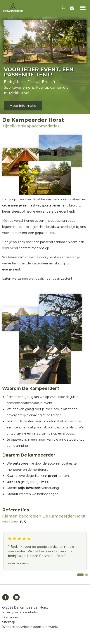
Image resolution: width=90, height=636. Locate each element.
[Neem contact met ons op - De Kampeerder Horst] (16, 597)
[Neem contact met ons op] (72, 8)
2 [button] (86, 574)
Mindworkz (50, 627)
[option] (45, 63)
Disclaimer (10, 617)
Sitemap (8, 622)
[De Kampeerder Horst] (30, 8)
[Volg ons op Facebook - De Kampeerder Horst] (5, 597)
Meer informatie (22, 105)
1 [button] (80, 574)
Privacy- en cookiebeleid (20, 612)
